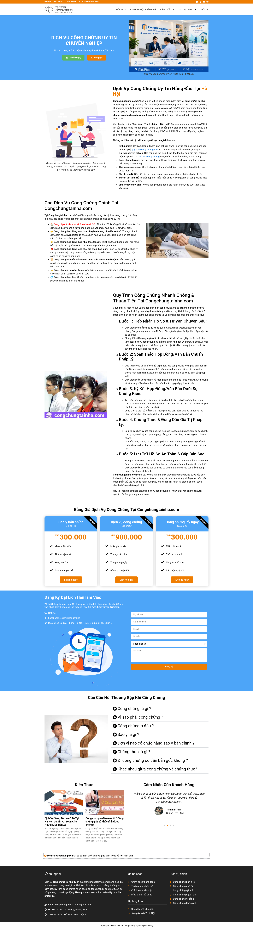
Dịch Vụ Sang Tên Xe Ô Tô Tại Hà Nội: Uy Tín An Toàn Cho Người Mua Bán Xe (62, 821)
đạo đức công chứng (149, 156)
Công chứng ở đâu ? (136, 725)
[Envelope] (204, 2)
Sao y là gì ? (128, 734)
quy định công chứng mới (145, 149)
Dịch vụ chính (186, 9)
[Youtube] (207, 2)
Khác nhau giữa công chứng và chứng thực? (157, 769)
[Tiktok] (200, 2)
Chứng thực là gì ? (134, 751)
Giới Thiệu (121, 9)
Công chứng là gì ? (134, 708)
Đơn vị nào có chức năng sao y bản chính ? (156, 743)
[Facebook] (197, 2)
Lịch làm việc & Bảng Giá (143, 9)
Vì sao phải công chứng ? (140, 717)
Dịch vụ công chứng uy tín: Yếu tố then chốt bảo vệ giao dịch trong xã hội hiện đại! (90, 855)
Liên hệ (204, 9)
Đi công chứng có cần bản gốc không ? (153, 760)
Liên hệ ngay (71, 579)
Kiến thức (165, 9)
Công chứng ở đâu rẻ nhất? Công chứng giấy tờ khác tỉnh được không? (105, 821)
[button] (159, 708)
